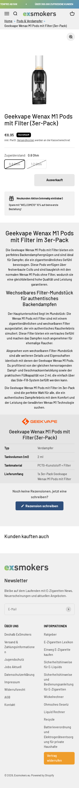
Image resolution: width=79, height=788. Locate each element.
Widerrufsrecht (14, 689)
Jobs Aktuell (12, 667)
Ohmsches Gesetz (56, 704)
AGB (7, 697)
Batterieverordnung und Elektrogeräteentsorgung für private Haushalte (58, 737)
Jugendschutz (14, 659)
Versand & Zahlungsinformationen (19, 647)
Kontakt (9, 705)
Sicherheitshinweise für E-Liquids (58, 664)
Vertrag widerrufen (54, 758)
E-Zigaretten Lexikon (58, 642)
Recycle (49, 719)
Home (8, 21)
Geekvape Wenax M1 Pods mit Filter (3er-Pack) (35, 26)
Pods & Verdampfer (30, 21)
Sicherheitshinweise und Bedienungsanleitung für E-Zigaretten (59, 682)
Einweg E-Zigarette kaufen (57, 652)
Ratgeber (50, 634)
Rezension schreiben (44, 506)
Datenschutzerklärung (19, 674)
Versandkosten (25, 140)
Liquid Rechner (54, 712)
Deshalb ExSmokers (17, 634)
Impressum (12, 682)
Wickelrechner (54, 697)
